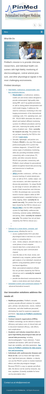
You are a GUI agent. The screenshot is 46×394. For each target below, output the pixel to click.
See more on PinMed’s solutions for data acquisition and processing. (24, 347)
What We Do (9, 39)
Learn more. (23, 137)
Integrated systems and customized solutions (24, 284)
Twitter (35, 25)
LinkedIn (40, 25)
